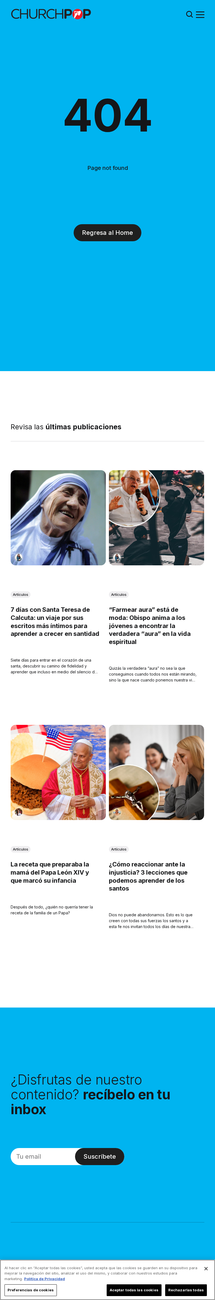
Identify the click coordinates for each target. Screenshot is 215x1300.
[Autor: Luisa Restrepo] (117, 812)
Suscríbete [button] (99, 1156)
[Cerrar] (206, 1268)
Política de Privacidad (44, 1278)
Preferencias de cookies (31, 1290)
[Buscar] (189, 14)
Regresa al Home (107, 232)
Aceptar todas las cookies (134, 1290)
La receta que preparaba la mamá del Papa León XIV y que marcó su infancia (50, 872)
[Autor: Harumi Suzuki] (18, 557)
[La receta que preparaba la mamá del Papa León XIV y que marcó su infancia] (58, 772)
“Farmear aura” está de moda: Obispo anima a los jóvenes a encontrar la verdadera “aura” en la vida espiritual (150, 625)
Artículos (20, 594)
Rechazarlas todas (186, 1290)
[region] (107, 1280)
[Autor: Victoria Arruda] (18, 812)
